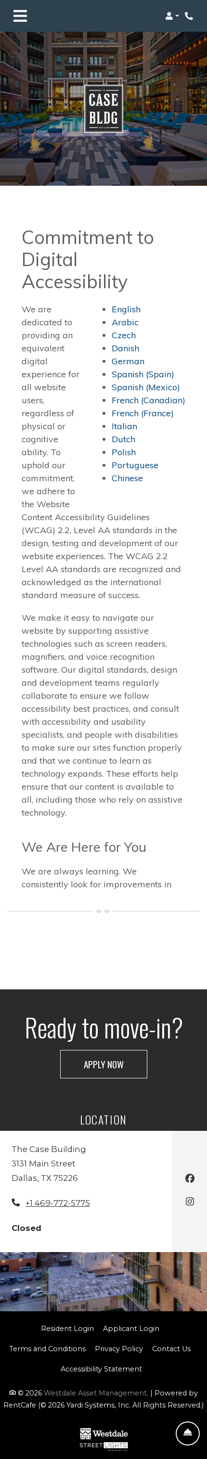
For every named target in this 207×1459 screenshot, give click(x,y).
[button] (172, 16)
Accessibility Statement (101, 1368)
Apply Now (115, 1064)
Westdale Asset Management (95, 1393)
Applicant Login (131, 1328)
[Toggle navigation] (20, 16)
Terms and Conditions (47, 1348)
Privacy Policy (119, 1348)
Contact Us (171, 1348)
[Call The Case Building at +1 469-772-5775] (189, 16)
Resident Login (67, 1328)
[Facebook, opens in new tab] (190, 1179)
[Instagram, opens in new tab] (190, 1203)
